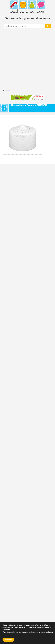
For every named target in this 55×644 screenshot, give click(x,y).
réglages (49, 632)
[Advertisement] (27, 57)
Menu (8, 91)
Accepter (8, 640)
